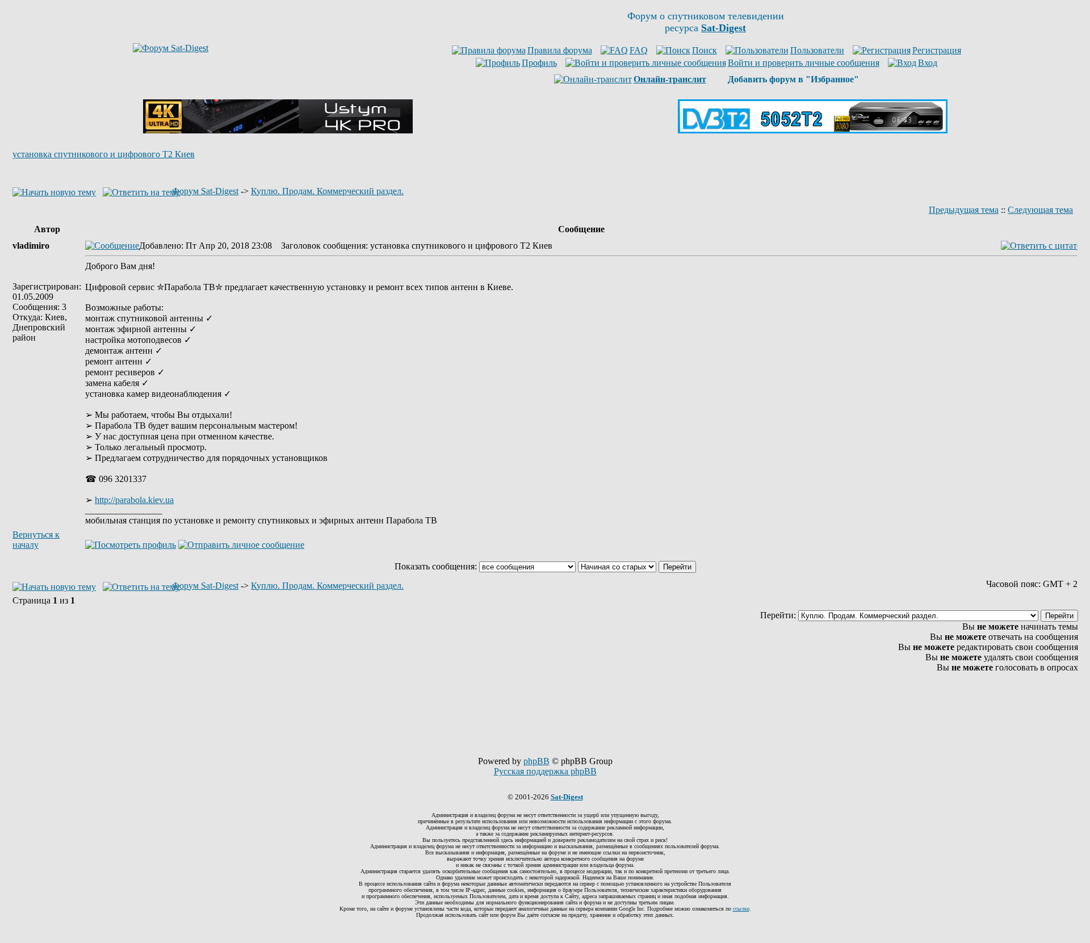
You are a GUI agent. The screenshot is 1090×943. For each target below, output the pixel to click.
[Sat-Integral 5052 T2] (813, 130)
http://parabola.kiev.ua (134, 500)
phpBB (536, 761)
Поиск (704, 50)
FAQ (639, 50)
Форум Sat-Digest (205, 191)
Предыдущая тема (964, 210)
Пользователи (817, 50)
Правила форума (559, 50)
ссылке (741, 909)
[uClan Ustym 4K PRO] (278, 130)
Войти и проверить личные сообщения (803, 63)
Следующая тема (1040, 210)
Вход (927, 63)
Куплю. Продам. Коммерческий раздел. (327, 191)
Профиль (539, 63)
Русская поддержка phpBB (545, 771)
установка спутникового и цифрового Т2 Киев (103, 154)
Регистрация (936, 50)
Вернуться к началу (36, 540)
